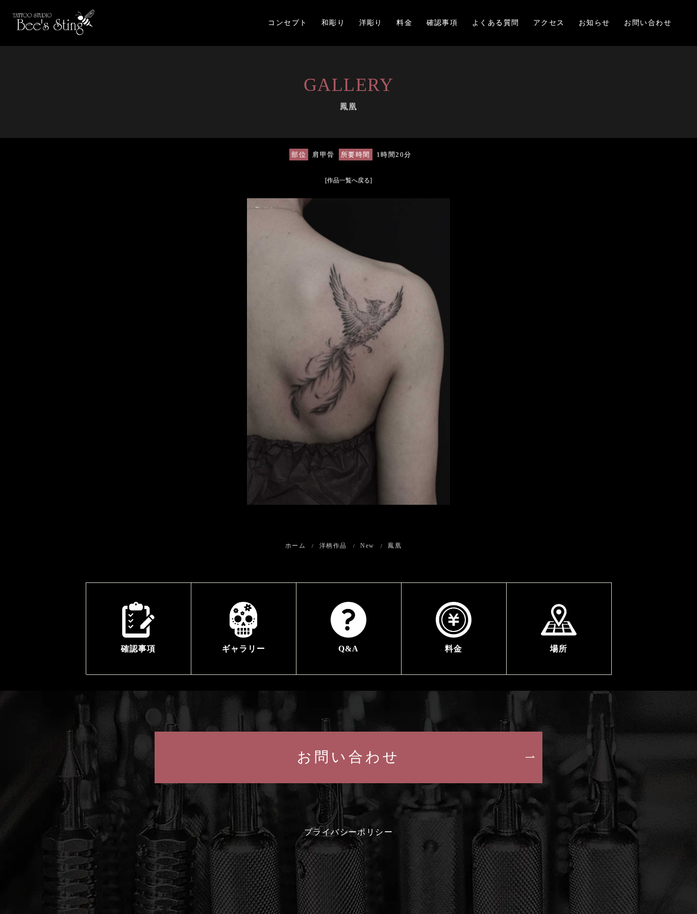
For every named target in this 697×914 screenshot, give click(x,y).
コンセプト (287, 23)
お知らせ (594, 23)
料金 (404, 23)
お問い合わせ (647, 23)
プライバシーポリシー (348, 832)
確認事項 (442, 23)
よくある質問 (495, 23)
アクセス (549, 23)
